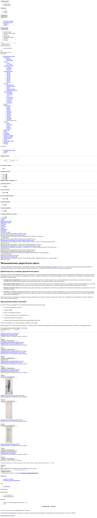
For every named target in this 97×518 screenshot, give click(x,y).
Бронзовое (9, 124)
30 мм (4, 211)
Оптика (9, 113)
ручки (92, 291)
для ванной (10, 93)
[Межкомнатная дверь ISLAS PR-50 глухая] (9, 418)
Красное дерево (11, 89)
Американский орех (12, 90)
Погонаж (6, 142)
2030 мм (5, 192)
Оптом (5, 25)
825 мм (8, 79)
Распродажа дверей (9, 141)
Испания (9, 59)
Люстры (6, 143)
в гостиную (10, 98)
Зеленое (9, 128)
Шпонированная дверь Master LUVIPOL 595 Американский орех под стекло (20, 245)
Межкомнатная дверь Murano (8, 453)
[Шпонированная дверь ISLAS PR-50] (9, 442)
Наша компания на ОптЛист (8, 515)
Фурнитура (6, 130)
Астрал (8, 106)
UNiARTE (9, 68)
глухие (8, 63)
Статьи (5, 139)
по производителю (8, 65)
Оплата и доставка (8, 21)
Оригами (9, 115)
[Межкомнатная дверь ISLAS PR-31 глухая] (12, 361)
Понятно (3, 465)
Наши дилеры (7, 138)
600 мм (8, 72)
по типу (6, 61)
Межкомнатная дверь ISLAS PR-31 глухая (11, 362)
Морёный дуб (10, 85)
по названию (7, 105)
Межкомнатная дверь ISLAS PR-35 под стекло (13, 395)
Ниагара (9, 111)
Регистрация (7, 5)
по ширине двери (8, 71)
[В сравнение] (17, 358)
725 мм (8, 76)
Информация (3, 476)
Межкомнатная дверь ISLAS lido (9, 256)
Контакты (6, 23)
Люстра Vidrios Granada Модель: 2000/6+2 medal (13, 234)
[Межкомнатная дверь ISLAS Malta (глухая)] (12, 342)
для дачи (9, 101)
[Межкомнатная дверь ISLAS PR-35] (10, 369)
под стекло (9, 64)
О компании (7, 134)
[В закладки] (15, 358)
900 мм (8, 81)
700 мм (8, 75)
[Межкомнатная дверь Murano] (9, 451)
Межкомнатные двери (9, 56)
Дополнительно (4, 489)
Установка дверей (8, 22)
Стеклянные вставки (16, 293)
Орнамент (9, 117)
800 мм (8, 78)
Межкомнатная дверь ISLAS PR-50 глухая (11, 419)
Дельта (8, 109)
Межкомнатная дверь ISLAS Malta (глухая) (12, 343)
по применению (8, 91)
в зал (8, 96)
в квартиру (9, 102)
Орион (8, 116)
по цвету (6, 83)
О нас (2, 483)
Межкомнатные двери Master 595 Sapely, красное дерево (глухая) (17, 240)
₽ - (15, 160)
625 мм (8, 74)
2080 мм (5, 198)
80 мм (4, 204)
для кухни (9, 94)
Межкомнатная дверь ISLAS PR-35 (10, 371)
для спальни (10, 97)
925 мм (8, 82)
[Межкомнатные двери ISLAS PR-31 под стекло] (13, 351)
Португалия (10, 60)
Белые (8, 87)
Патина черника (11, 86)
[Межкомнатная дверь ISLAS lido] (10, 333)
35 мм (4, 186)
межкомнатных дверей (50, 266)
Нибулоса (9, 112)
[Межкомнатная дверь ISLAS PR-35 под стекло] (9, 394)
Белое (8, 123)
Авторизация (7, 4)
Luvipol (8, 67)
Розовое (9, 127)
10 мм (4, 217)
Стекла (5, 104)
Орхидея (9, 119)
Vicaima (9, 70)
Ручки (5, 131)
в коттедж (9, 100)
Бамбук (8, 108)
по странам (6, 57)
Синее (8, 126)
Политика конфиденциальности (12, 480)
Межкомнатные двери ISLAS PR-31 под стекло (13, 352)
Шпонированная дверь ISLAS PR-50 (10, 444)
